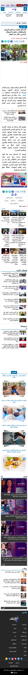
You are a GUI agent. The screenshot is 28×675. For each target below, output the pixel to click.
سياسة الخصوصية (14, 666)
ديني (15, 636)
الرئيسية (25, 12)
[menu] (25, 9)
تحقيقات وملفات (12, 651)
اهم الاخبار (18, 12)
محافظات (14, 643)
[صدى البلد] (14, 9)
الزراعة (6, 200)
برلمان (25, 651)
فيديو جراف (23, 643)
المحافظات (20, 200)
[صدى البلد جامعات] (13, 5)
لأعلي (23, 612)
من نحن (17, 662)
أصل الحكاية (13, 640)
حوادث (4, 12)
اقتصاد (25, 647)
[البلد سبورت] (19, 5)
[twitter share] (8, 41)
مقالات (25, 655)
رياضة (15, 628)
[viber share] (15, 195)
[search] (2, 9)
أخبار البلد (11, 12)
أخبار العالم (24, 640)
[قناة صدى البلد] (25, 5)
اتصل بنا (10, 662)
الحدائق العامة (18, 197)
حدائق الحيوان (9, 197)
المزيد (3, 564)
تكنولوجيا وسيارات (12, 647)
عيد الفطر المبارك (14, 203)
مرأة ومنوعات (23, 636)
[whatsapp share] (5, 41)
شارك (15, 41)
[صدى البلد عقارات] (8, 5)
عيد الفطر (13, 200)
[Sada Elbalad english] (3, 5)
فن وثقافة (24, 632)
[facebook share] (11, 41)
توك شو (18, 23)
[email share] (2, 41)
